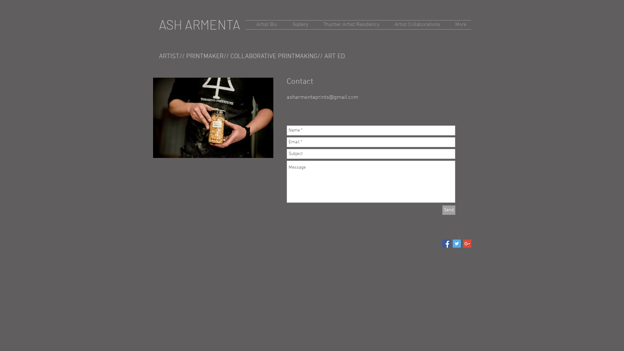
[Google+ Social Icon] (467, 244)
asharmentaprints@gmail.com (322, 97)
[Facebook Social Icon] (446, 244)
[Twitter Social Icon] (457, 244)
